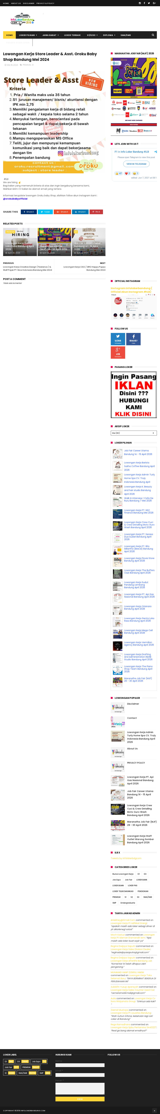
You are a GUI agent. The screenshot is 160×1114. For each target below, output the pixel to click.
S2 (132, 897)
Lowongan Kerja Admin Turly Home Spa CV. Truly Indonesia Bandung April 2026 (141, 737)
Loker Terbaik (72, 35)
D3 (42, 232)
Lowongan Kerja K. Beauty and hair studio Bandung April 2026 (138, 490)
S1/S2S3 (91, 35)
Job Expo (116, 879)
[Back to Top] (154, 1110)
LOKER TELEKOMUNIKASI (122, 891)
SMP (114, 902)
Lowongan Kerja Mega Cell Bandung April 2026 (138, 632)
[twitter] (149, 3)
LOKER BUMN (118, 885)
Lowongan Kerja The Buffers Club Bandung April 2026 (139, 571)
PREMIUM (27, 65)
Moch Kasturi (118, 934)
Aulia (113, 998)
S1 (33, 65)
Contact (132, 718)
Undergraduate (127, 902)
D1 (139, 874)
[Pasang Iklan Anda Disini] (134, 417)
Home (6, 3)
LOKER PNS (132, 885)
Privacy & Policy (45, 3)
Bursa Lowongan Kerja (122, 874)
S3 (138, 897)
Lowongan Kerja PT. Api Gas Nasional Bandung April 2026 (139, 596)
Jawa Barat (49, 35)
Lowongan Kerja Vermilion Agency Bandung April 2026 (139, 644)
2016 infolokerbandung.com (30, 1110)
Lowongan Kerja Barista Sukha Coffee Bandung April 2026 (139, 466)
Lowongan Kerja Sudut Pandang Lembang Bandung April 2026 (136, 585)
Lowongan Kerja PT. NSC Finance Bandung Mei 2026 (138, 511)
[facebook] (144, 3)
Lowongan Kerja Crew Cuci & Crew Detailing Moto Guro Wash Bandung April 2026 (139, 525)
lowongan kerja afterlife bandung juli (131, 960)
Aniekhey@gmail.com (123, 920)
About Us (16, 3)
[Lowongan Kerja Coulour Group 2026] (134, 135)
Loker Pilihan (27, 35)
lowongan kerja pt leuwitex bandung (131, 1012)
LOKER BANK (141, 879)
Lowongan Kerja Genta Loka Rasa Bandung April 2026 (19, 246)
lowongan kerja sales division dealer (130, 949)
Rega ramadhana (120, 1024)
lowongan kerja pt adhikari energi (129, 923)
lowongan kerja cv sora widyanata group (133, 1000)
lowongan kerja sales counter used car (132, 990)
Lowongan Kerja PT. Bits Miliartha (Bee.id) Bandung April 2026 (138, 549)
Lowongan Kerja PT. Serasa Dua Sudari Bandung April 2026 (138, 537)
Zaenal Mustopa (119, 1009)
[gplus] (154, 3)
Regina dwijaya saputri (123, 946)
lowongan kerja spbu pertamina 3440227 (133, 1027)
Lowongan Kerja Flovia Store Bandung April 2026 (139, 559)
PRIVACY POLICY (136, 762)
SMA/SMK (126, 35)
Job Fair (128, 879)
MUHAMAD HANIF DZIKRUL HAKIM (127, 972)
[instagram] (140, 3)
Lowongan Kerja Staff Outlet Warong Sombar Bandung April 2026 (140, 839)
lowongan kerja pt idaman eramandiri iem (133, 936)
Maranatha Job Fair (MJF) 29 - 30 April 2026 (53, 248)
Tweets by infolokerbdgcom (126, 858)
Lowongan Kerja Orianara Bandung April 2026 (137, 608)
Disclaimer (28, 3)
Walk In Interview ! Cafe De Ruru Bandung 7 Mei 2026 (138, 499)
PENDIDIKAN (143, 891)
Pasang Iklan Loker (17, 42)
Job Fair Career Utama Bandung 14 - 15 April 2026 (87, 246)
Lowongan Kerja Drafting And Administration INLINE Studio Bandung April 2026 (138, 657)
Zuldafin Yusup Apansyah (124, 986)
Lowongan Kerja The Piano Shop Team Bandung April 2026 (138, 669)
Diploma (108, 35)
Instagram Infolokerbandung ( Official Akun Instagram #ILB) (131, 290)
